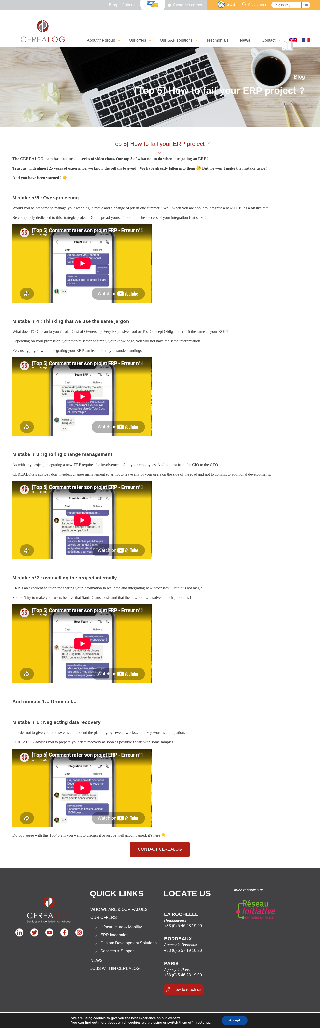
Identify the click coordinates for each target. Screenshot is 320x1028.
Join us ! (130, 5)
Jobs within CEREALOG (115, 968)
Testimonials (217, 40)
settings (204, 1022)
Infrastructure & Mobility (121, 927)
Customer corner (187, 5)
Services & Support (117, 951)
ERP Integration (114, 935)
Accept (234, 1020)
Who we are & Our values (119, 909)
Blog (113, 5)
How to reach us (187, 989)
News (245, 40)
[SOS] (222, 4)
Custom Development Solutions (128, 943)
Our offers (103, 917)
